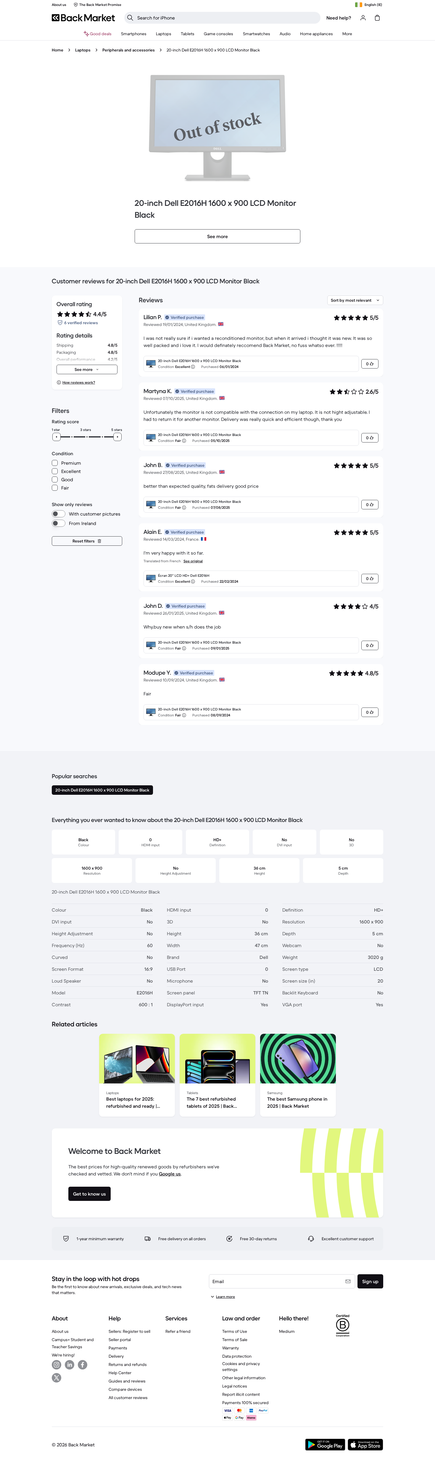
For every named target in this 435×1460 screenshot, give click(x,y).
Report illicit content (241, 1394)
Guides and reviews (127, 1381)
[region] (217, 1076)
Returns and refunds (128, 1364)
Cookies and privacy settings (241, 1366)
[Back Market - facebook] (82, 1364)
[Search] (130, 17)
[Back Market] (83, 17)
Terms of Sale (234, 1339)
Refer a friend (178, 1331)
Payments (118, 1348)
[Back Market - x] (56, 1378)
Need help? (338, 18)
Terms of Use (234, 1331)
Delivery (116, 1356)
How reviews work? (78, 382)
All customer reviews (128, 1397)
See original (193, 561)
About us (60, 1331)
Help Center (120, 1372)
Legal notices (234, 1386)
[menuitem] (133, 33)
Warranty (230, 1348)
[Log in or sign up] (363, 18)
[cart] (377, 18)
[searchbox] (227, 18)
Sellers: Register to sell (129, 1331)
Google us (170, 1174)
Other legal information (243, 1377)
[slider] (56, 437)
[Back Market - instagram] (56, 1364)
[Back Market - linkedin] (69, 1364)
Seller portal (120, 1339)
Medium (287, 1331)
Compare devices (125, 1389)
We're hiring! (63, 1355)
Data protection (237, 1356)
